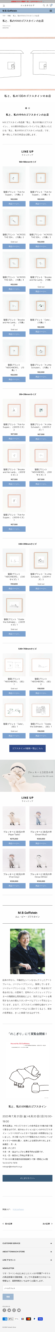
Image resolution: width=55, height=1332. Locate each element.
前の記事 (8, 1224)
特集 (9, 16)
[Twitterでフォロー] (9, 1310)
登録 (8, 1297)
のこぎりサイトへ (27, 1178)
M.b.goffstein (18, 1209)
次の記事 (46, 1224)
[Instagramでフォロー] (14, 1310)
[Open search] (44, 5)
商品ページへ (14, 204)
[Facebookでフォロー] (4, 1310)
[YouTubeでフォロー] (19, 1310)
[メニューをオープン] (4, 5)
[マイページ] (47, 5)
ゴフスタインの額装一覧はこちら (27, 748)
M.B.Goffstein (10, 11)
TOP (4, 16)
